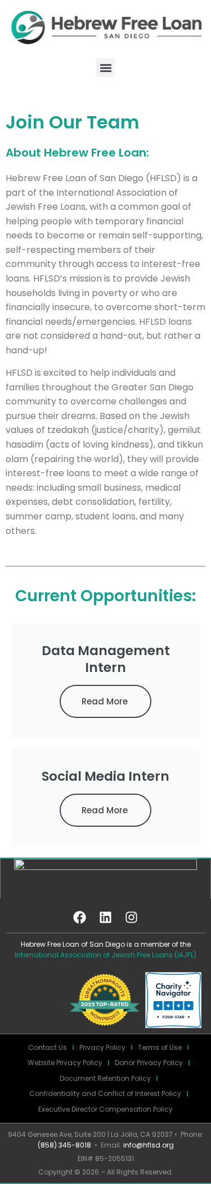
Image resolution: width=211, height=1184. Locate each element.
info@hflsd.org (148, 1145)
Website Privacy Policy (65, 1062)
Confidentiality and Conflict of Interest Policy (105, 1093)
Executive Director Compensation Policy (105, 1109)
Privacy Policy (102, 1047)
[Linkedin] (106, 917)
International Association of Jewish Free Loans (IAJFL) (105, 955)
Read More (105, 701)
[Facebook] (80, 917)
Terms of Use (160, 1047)
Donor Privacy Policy (149, 1062)
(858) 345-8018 (64, 1145)
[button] (105, 67)
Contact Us (47, 1047)
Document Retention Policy (105, 1078)
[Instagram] (132, 917)
